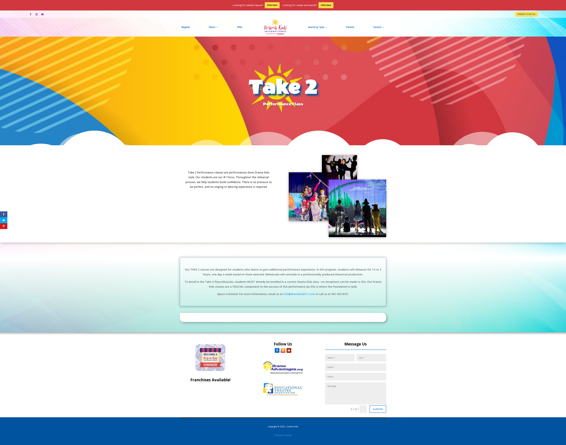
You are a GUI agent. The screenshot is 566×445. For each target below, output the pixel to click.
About (212, 27)
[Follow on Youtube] (42, 14)
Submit (378, 409)
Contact (377, 27)
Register (185, 27)
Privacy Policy (283, 435)
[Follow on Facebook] (30, 14)
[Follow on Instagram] (36, 14)
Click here (272, 5)
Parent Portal (526, 14)
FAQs (239, 27)
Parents (350, 27)
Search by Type (316, 27)
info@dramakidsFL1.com (299, 294)
